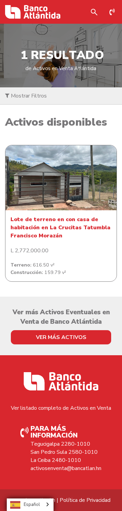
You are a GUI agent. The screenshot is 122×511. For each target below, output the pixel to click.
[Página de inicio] (32, 11)
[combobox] (30, 504)
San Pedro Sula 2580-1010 (64, 452)
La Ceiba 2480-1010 (55, 460)
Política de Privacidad (85, 500)
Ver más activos (61, 337)
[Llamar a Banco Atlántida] (114, 12)
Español (32, 505)
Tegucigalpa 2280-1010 (60, 444)
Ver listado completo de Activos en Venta (61, 408)
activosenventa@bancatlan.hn (65, 468)
